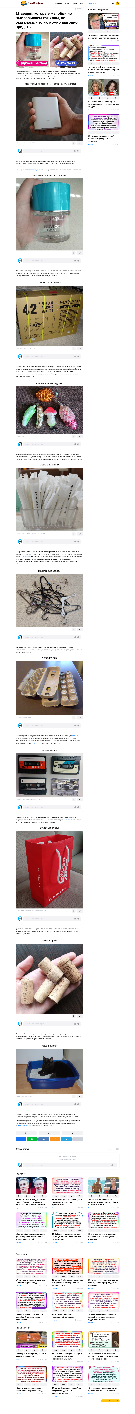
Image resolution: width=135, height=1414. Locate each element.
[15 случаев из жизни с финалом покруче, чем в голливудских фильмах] (104, 1220)
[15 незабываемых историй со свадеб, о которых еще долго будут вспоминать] (104, 1300)
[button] (26, 1133)
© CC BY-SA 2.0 (31, 143)
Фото (89, 41)
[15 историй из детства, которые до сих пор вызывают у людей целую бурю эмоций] (31, 1220)
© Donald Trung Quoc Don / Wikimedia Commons (28, 910)
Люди (90, 109)
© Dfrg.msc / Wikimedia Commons (24, 717)
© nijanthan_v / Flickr (21, 143)
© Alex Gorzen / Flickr (21, 348)
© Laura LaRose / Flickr (21, 1096)
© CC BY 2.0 (31, 1096)
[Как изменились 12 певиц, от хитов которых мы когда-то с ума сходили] (104, 88)
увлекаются (26, 556)
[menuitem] (58, 3)
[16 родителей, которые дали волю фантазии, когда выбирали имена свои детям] (104, 53)
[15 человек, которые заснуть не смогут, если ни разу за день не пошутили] (104, 1266)
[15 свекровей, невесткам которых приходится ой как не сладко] (104, 1374)
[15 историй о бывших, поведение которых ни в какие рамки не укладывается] (67, 1266)
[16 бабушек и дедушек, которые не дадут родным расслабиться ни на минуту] (67, 1220)
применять (75, 736)
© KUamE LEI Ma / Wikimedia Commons (26, 533)
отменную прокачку (24, 1125)
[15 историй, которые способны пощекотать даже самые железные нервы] (67, 1374)
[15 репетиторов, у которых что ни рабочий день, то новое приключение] (31, 1300)
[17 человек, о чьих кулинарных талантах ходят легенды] (31, 1266)
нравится (67, 820)
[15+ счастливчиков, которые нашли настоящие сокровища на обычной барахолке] (104, 1340)
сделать (34, 1034)
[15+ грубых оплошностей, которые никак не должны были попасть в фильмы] (104, 1186)
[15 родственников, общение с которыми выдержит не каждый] (31, 1374)
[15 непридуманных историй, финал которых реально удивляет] (104, 122)
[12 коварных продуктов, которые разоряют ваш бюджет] (31, 1340)
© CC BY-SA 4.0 (41, 533)
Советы (18, 9)
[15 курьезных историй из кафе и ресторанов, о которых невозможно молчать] (67, 1340)
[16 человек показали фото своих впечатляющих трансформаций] (104, 21)
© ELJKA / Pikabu (20, 436)
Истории (90, 75)
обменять (36, 743)
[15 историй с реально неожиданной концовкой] (67, 1300)
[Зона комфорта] (32, 3)
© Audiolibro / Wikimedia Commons (24, 799)
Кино (89, 1208)
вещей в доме (35, 170)
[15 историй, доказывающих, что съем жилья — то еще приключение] (67, 1186)
